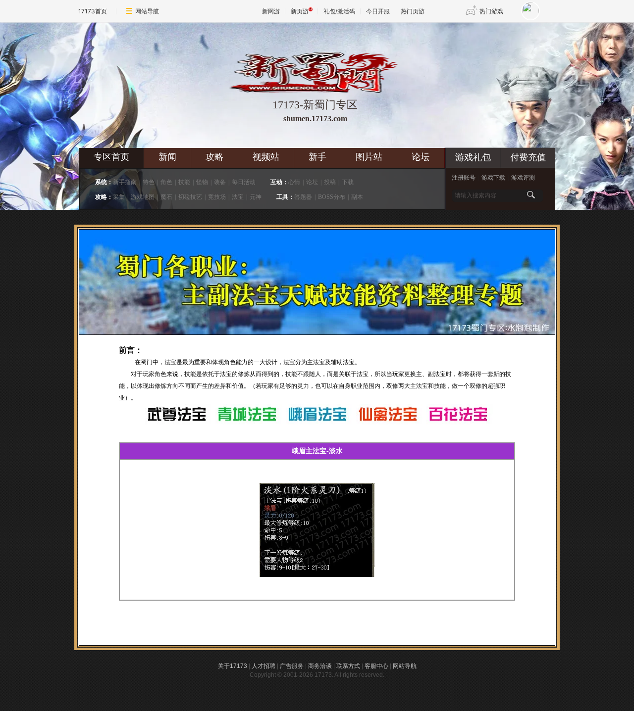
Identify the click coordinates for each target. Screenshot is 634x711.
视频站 (266, 157)
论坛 (420, 157)
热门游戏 (491, 11)
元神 (256, 196)
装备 (220, 182)
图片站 (369, 157)
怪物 (202, 182)
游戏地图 (143, 196)
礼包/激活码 (339, 11)
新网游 (271, 11)
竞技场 (217, 196)
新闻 (167, 157)
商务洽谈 (320, 666)
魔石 (166, 196)
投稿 (330, 182)
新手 (317, 157)
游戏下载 (493, 177)
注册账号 (464, 177)
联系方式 (348, 666)
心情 (294, 182)
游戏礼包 (473, 157)
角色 (166, 182)
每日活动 (244, 182)
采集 (119, 196)
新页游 (300, 11)
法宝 (238, 196)
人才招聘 (263, 666)
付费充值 (528, 157)
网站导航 (147, 11)
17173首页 (92, 11)
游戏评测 (523, 177)
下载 (348, 182)
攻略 (214, 157)
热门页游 (412, 11)
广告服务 (292, 666)
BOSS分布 (331, 196)
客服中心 (376, 666)
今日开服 (378, 11)
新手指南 (125, 182)
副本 (357, 196)
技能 (184, 182)
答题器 (303, 196)
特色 (149, 182)
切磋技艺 (190, 196)
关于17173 (232, 666)
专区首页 (111, 157)
